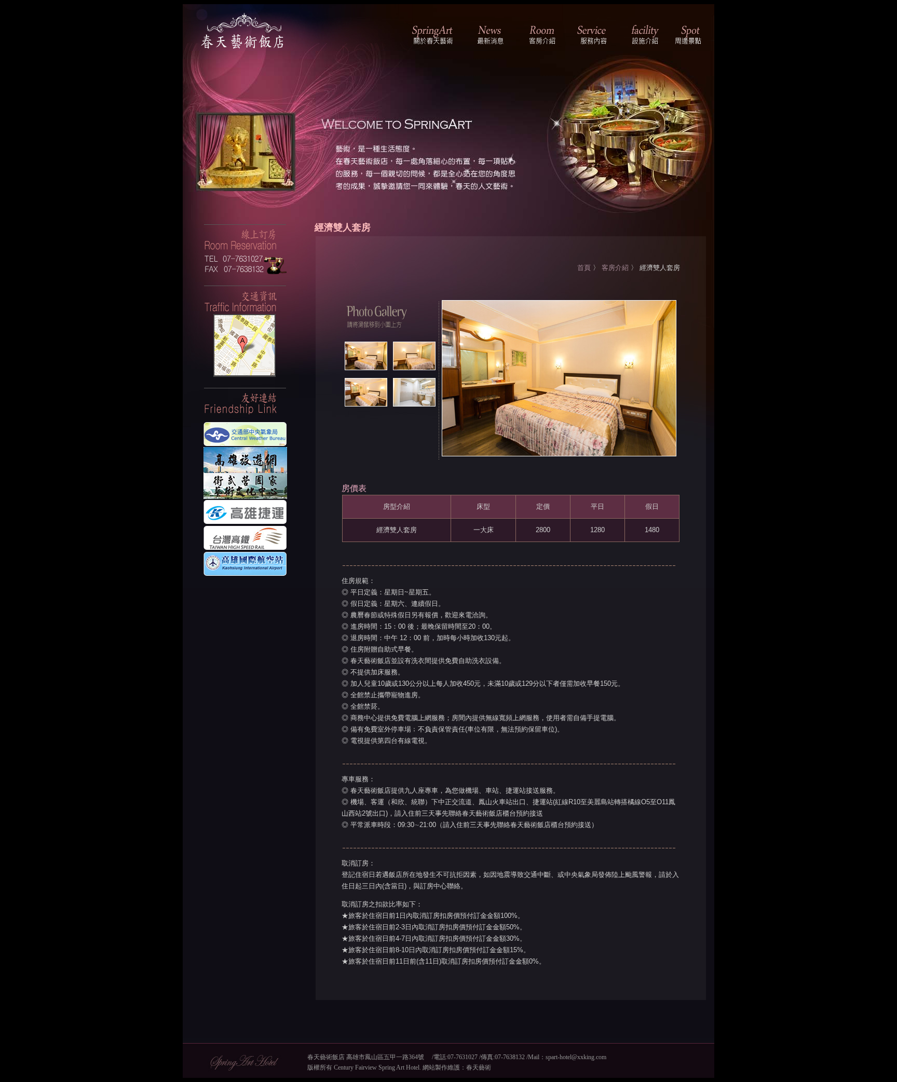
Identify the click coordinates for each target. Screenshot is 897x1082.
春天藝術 (478, 1067)
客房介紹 (615, 268)
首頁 (584, 268)
